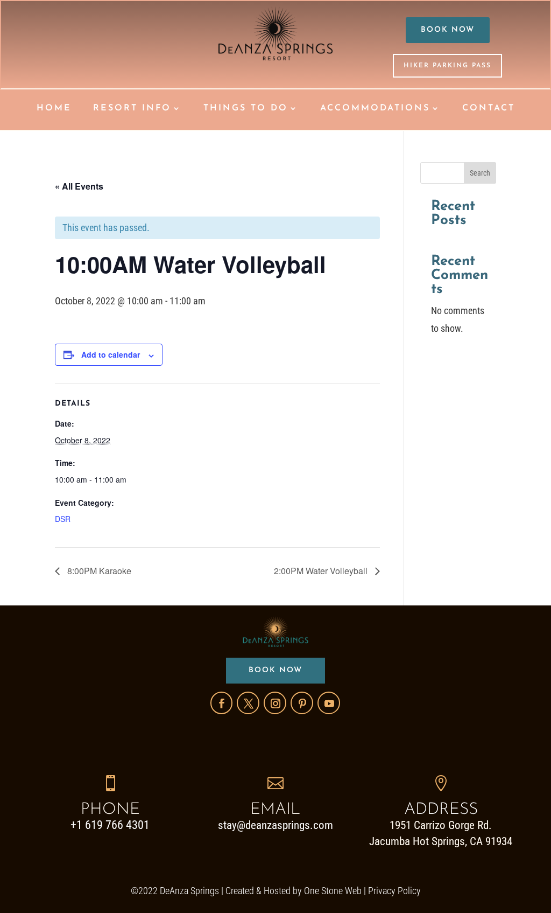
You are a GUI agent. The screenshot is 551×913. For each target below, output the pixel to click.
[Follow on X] (248, 703)
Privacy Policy (394, 890)
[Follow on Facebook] (221, 703)
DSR (62, 518)
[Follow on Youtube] (328, 703)
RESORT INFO (132, 108)
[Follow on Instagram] (275, 703)
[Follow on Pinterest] (302, 703)
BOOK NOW (448, 30)
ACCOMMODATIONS (375, 108)
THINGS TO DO (245, 108)
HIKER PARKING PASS (447, 65)
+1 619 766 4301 (110, 825)
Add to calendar (110, 354)
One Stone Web (333, 890)
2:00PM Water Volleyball (322, 570)
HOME (54, 108)
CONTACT (488, 108)
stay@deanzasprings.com (275, 825)
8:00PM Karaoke (98, 570)
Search (480, 173)
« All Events (79, 186)
